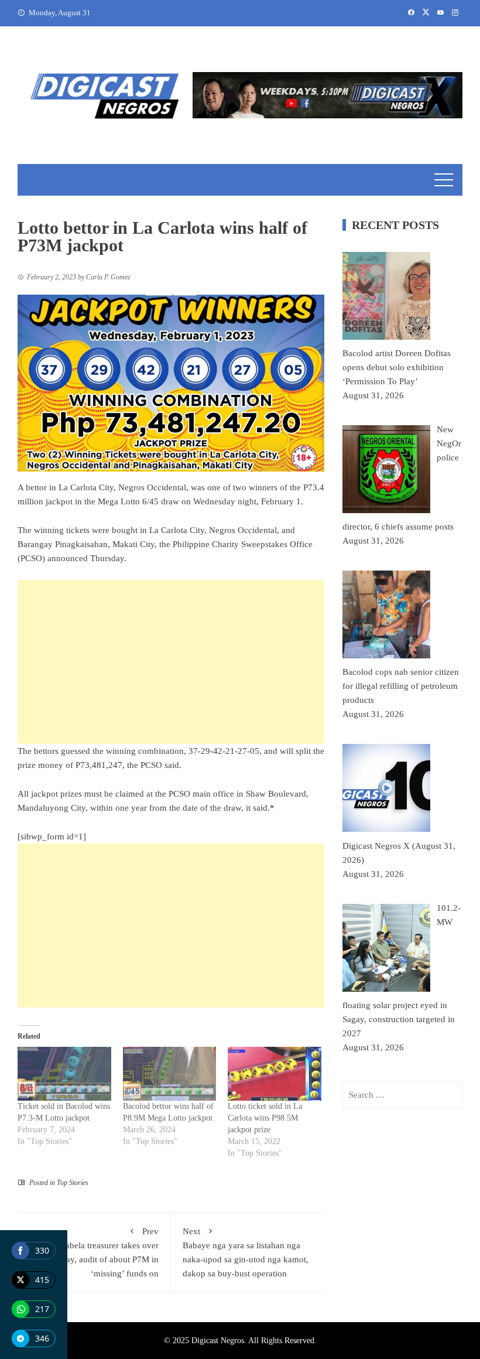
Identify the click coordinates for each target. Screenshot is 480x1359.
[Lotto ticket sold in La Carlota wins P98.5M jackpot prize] (274, 1073)
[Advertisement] (171, 662)
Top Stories (72, 1183)
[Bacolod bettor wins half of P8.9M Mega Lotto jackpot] (170, 1073)
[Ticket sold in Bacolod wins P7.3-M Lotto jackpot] (64, 1073)
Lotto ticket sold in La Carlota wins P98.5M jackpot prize (265, 1118)
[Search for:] (402, 1095)
